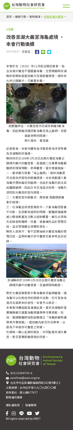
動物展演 (34, 17)
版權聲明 (30, 405)
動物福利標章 (14, 397)
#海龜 (10, 29)
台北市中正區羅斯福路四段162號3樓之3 (35, 383)
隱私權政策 (13, 405)
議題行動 (20, 17)
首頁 (9, 17)
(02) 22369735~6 (21, 373)
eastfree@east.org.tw (25, 378)
